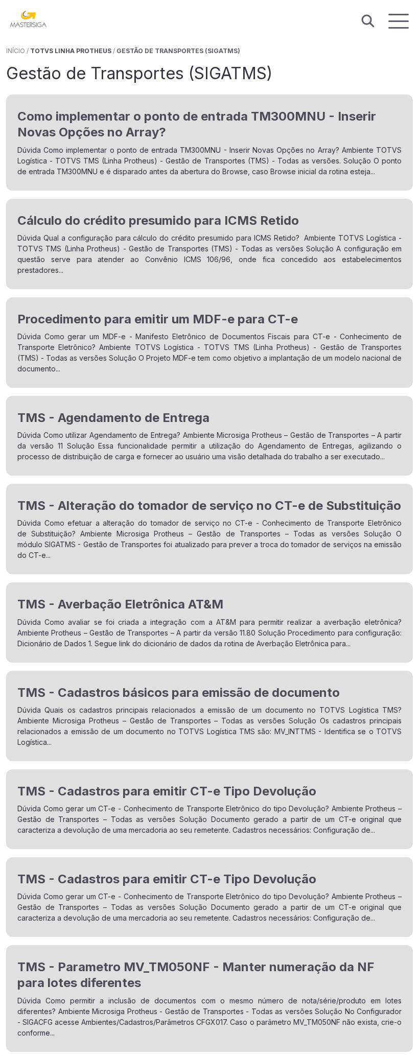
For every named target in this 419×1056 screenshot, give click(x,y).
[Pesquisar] (368, 21)
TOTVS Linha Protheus (70, 51)
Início (15, 51)
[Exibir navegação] (398, 21)
